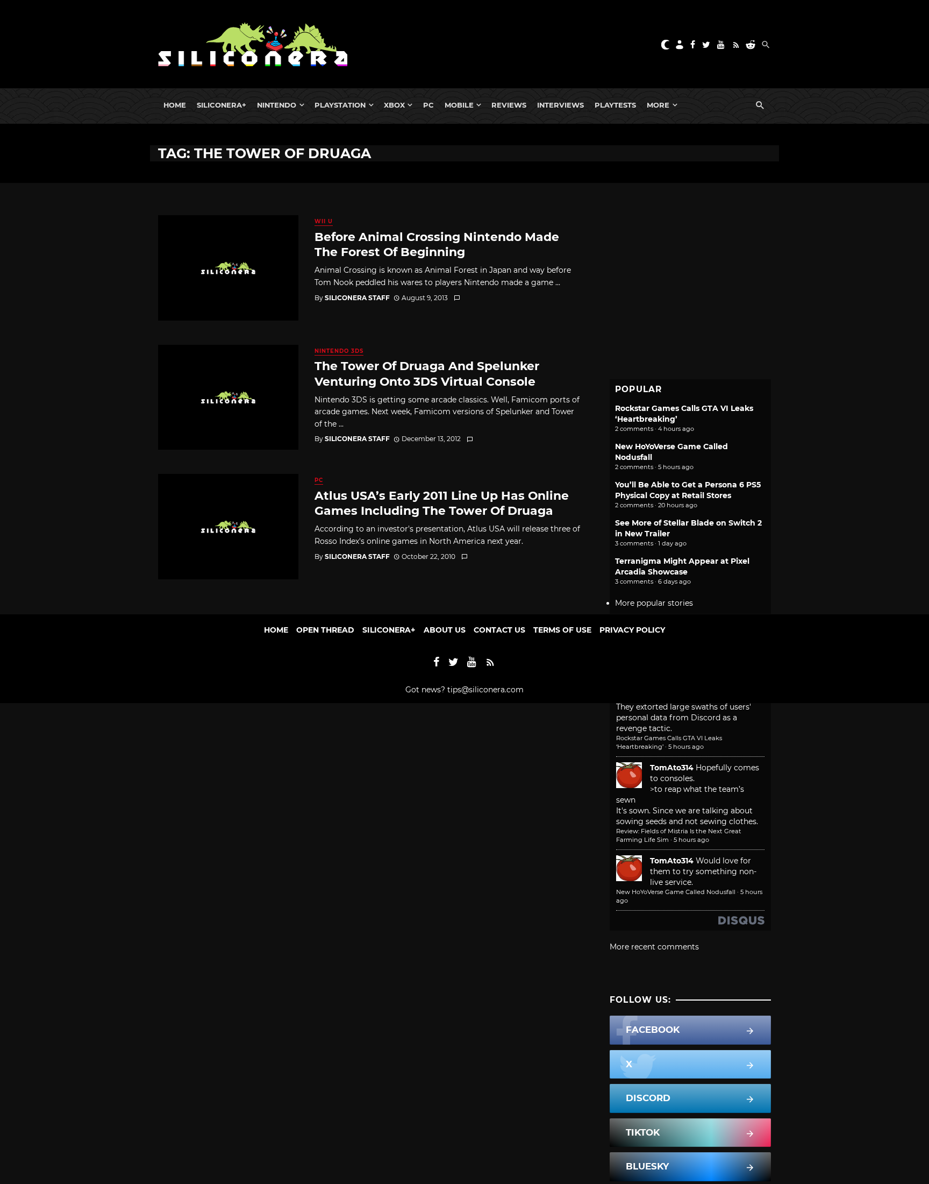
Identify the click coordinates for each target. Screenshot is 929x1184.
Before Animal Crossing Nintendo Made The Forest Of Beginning (437, 244)
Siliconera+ (221, 105)
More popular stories (654, 603)
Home (174, 105)
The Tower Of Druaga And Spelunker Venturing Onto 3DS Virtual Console (427, 373)
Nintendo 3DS (339, 351)
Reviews (508, 105)
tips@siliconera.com (485, 689)
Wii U (324, 221)
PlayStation (340, 105)
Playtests (615, 105)
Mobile (459, 105)
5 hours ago (686, 746)
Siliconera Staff (357, 298)
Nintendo (276, 105)
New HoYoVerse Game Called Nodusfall (675, 892)
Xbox (394, 105)
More (658, 105)
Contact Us (499, 630)
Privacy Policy (632, 630)
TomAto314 (672, 767)
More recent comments (654, 947)
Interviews (560, 105)
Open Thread (325, 630)
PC (428, 105)
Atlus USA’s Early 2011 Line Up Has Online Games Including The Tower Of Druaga (442, 502)
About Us (445, 630)
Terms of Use (562, 630)
